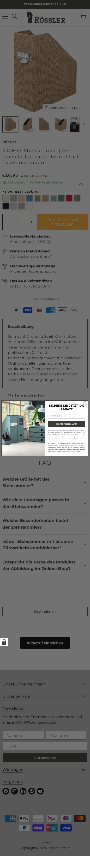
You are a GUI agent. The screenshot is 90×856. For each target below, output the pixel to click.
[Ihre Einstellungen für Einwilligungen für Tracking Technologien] (4, 642)
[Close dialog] (85, 403)
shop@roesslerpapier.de (70, 451)
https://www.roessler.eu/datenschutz (68, 445)
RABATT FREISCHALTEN (66, 424)
